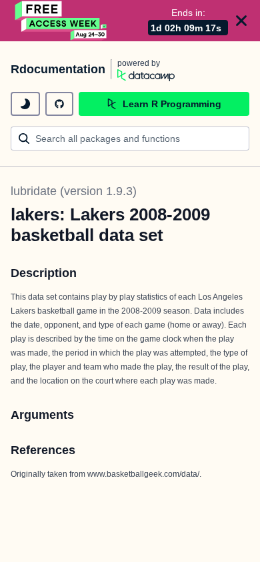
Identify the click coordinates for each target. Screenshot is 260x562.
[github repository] (59, 104)
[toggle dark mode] (25, 104)
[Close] (241, 20)
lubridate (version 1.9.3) (74, 191)
